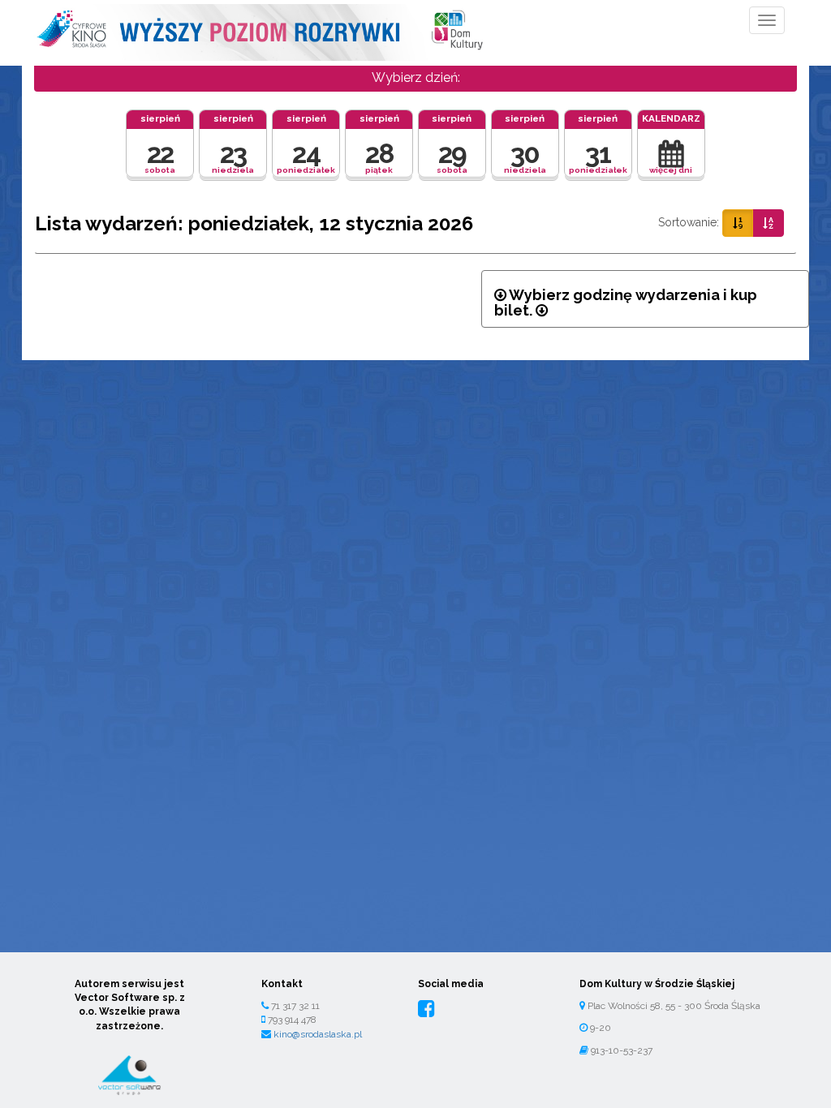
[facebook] (426, 1009)
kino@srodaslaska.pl (317, 1034)
